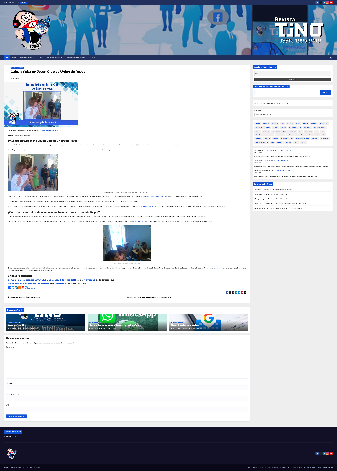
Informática (307, 127)
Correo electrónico (13, 394)
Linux (300, 131)
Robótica (309, 135)
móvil (316, 131)
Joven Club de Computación (152, 206)
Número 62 (61, 283)
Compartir (31, 288)
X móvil (303, 142)
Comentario (10, 347)
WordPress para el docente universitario (28, 283)
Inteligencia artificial (320, 127)
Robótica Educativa (320, 135)
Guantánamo (292, 127)
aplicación (266, 123)
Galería (40, 58)
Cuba (282, 123)
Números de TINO (27, 58)
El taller (275, 127)
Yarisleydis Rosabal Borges (192, 328)
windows (288, 142)
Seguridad (258, 138)
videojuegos (324, 138)
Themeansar (36, 467)
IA (300, 127)
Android (258, 123)
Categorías (258, 111)
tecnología (284, 138)
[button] (327, 58)
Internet (258, 131)
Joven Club (266, 131)
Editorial (10, 322)
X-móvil (99, 322)
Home (248, 467)
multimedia (308, 131)
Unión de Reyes (219, 268)
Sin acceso (275, 467)
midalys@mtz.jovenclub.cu (49, 130)
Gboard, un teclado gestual (185, 325)
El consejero (323, 123)
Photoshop (258, 135)
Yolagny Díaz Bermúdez (27, 328)
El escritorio (259, 127)
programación (269, 135)
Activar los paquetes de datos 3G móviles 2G (278, 150)
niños (322, 131)
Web (7, 405)
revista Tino (300, 135)
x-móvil (296, 142)
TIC (292, 138)
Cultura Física (142, 221)
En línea (11, 437)
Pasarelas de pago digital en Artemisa (25, 297)
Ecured (298, 123)
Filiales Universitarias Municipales (156, 196)
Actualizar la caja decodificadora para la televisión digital (283, 208)
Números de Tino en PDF (298, 467)
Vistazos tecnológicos (262, 142)
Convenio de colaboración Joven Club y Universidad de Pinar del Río (43, 280)
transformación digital (302, 138)
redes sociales (280, 135)
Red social (290, 135)
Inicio (14, 58)
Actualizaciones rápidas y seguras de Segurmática (290, 203)
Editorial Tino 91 (16, 325)
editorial (305, 123)
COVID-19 (275, 123)
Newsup (28, 467)
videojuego (315, 138)
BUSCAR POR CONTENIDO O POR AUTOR (271, 86)
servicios (267, 138)
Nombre (9, 383)
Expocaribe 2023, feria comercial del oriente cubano (148, 297)
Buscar (325, 92)
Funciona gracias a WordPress (13, 467)
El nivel (268, 127)
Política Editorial (55, 58)
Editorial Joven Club (264, 467)
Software (275, 138)
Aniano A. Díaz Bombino (109, 328)
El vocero (13, 67)
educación (314, 123)
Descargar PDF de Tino (76, 58)
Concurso (93, 58)
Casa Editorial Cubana (280, 160)
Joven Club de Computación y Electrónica (284, 131)
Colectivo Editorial (328, 467)
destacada (290, 123)
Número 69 (89, 280)
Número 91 (20, 67)
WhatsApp (280, 142)
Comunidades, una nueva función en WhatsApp (114, 325)
